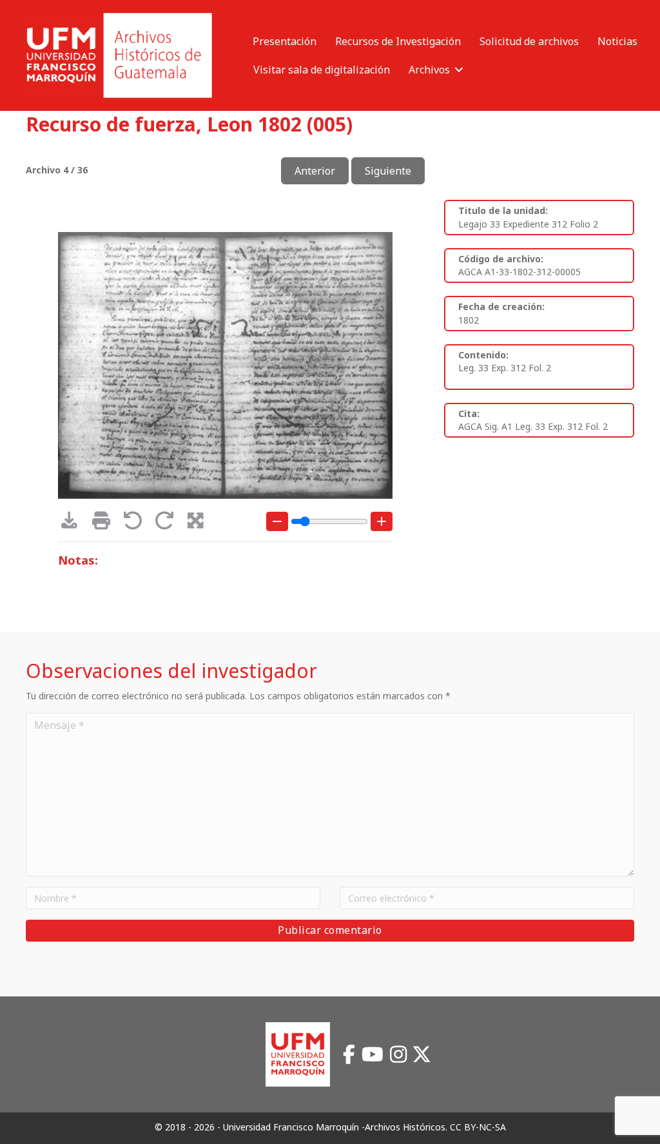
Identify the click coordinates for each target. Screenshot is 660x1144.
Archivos (429, 70)
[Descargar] (74, 524)
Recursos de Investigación (398, 41)
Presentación (284, 41)
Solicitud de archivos (529, 41)
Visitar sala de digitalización (321, 70)
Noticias (617, 41)
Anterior (315, 171)
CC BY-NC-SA (478, 1127)
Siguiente (388, 171)
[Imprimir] (105, 524)
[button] (459, 69)
